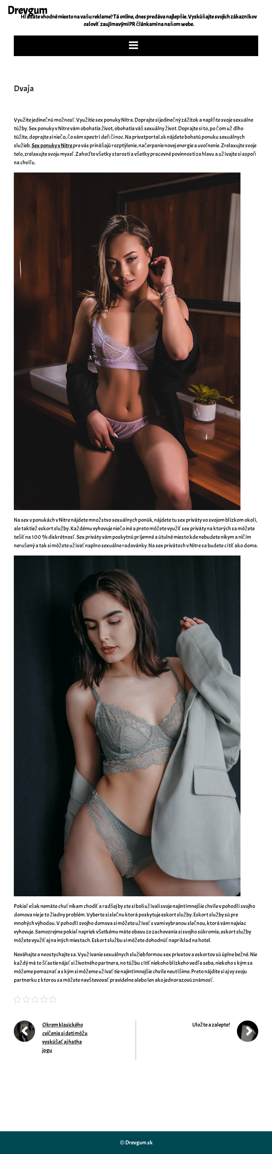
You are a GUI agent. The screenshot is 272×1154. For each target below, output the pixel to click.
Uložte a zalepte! (211, 1024)
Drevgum (27, 10)
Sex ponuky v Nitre (52, 145)
